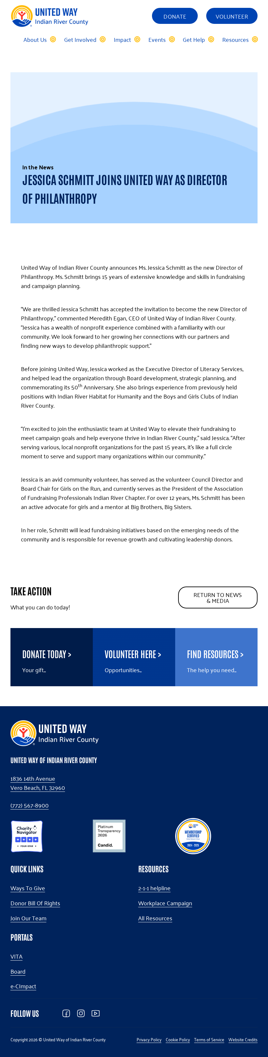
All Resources (155, 918)
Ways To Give (27, 888)
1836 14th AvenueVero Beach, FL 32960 (37, 783)
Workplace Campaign (165, 903)
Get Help (194, 39)
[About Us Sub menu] (53, 39)
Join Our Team (28, 918)
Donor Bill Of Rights (35, 903)
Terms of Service (209, 1039)
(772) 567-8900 (29, 805)
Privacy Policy (149, 1039)
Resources (235, 39)
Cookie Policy (178, 1039)
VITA (16, 956)
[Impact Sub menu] (137, 39)
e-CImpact (23, 986)
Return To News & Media (217, 597)
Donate (174, 16)
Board (17, 971)
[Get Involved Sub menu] (102, 39)
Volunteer (232, 16)
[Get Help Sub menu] (211, 39)
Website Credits (243, 1039)
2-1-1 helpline (154, 888)
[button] (26, 835)
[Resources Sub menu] (255, 39)
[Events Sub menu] (172, 39)
